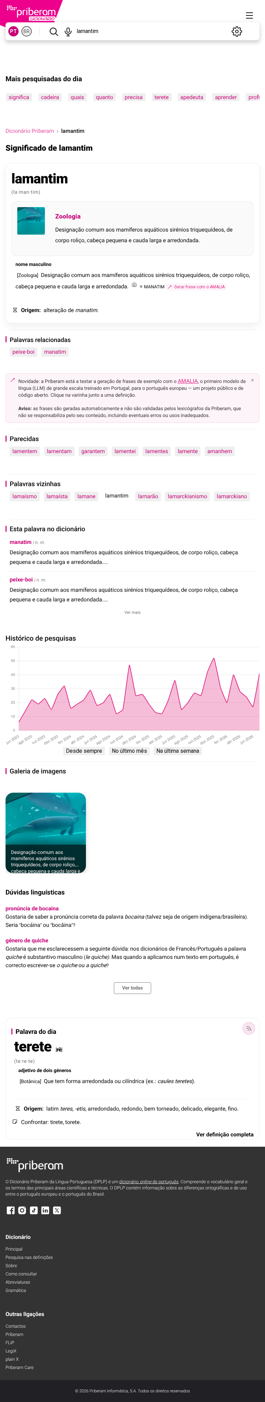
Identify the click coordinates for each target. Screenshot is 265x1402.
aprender (226, 97)
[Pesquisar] (53, 31)
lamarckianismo (187, 496)
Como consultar (21, 1274)
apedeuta (191, 97)
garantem (93, 451)
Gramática (16, 1290)
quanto (104, 97)
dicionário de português (149, 1182)
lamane (86, 496)
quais (77, 97)
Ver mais (133, 612)
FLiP (10, 1343)
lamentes (156, 451)
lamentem (24, 451)
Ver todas (132, 988)
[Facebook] (11, 1213)
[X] (57, 1213)
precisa (134, 97)
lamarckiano (232, 496)
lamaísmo (24, 496)
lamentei (125, 451)
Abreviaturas (18, 1282)
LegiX (11, 1351)
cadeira (50, 97)
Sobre (11, 1266)
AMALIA (188, 381)
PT (13, 31)
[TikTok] (34, 1213)
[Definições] (236, 31)
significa (19, 97)
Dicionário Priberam (30, 131)
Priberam (14, 1334)
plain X (12, 1359)
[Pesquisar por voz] (68, 31)
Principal (14, 1249)
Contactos (16, 1326)
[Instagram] (22, 1213)
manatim (55, 352)
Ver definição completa (225, 1134)
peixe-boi (23, 352)
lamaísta (57, 496)
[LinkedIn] (45, 1213)
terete (162, 97)
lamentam (59, 451)
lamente (188, 451)
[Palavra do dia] (249, 1028)
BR (26, 31)
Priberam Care (19, 1367)
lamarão (148, 496)
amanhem (219, 451)
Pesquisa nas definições (29, 1257)
